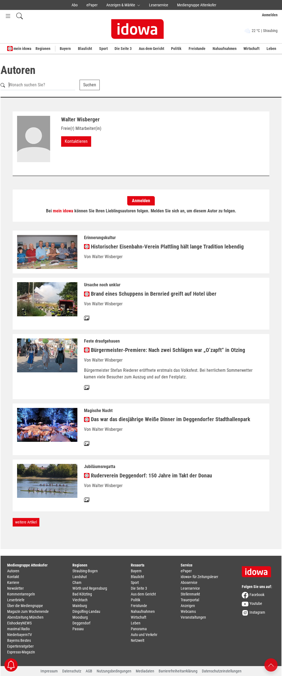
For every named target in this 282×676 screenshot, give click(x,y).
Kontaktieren (76, 141)
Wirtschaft (251, 48)
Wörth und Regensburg (89, 588)
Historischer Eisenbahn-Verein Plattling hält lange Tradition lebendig (167, 246)
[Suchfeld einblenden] (19, 16)
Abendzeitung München (25, 617)
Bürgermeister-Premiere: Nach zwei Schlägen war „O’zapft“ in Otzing (167, 350)
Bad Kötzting (82, 594)
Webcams (188, 611)
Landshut (79, 577)
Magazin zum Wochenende (28, 611)
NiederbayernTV (19, 634)
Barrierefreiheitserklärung (178, 671)
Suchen (89, 84)
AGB (89, 671)
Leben (271, 48)
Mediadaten (145, 671)
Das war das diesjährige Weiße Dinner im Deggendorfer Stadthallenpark (170, 419)
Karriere (13, 582)
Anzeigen (188, 605)
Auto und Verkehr (144, 634)
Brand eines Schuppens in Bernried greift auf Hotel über (153, 293)
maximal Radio (18, 629)
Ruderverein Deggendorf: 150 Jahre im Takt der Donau (151, 475)
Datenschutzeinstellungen (222, 671)
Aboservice (189, 582)
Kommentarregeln (21, 594)
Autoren (13, 571)
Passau (78, 629)
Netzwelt (137, 640)
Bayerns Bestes (19, 640)
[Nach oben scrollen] (271, 664)
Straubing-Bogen (85, 571)
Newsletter (15, 588)
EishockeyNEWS (19, 623)
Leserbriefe (16, 600)
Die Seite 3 (123, 48)
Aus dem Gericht (151, 48)
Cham (77, 582)
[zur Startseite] (258, 569)
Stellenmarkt (190, 594)
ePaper (91, 5)
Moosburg (80, 617)
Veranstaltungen (193, 617)
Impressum (49, 671)
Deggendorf (81, 623)
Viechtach (80, 600)
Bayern (65, 48)
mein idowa (22, 48)
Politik (176, 48)
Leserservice (158, 5)
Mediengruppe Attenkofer (196, 5)
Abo (75, 5)
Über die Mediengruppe (25, 605)
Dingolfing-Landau (86, 611)
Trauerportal (190, 600)
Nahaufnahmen (225, 48)
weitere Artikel (26, 522)
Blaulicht (85, 48)
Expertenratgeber (20, 646)
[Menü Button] (8, 16)
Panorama (139, 629)
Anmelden (141, 200)
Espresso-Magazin (21, 652)
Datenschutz (71, 671)
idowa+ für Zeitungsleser (199, 577)
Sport (103, 48)
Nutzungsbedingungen (114, 671)
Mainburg (79, 605)
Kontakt (13, 577)
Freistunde (197, 48)
